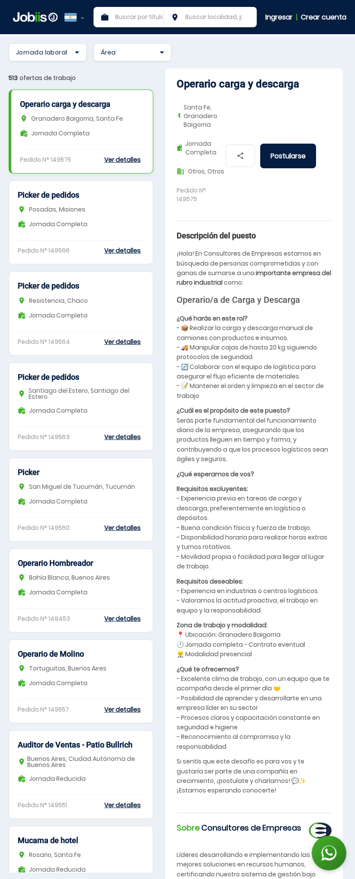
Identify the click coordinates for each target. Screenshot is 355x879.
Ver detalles (122, 159)
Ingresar (279, 17)
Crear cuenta (323, 17)
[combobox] (47, 52)
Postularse (288, 156)
